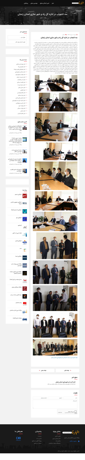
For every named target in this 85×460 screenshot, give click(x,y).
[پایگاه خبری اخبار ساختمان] (25, 312)
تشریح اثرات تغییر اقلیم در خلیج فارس (16, 170)
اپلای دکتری (57, 436)
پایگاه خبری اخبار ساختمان (16, 310)
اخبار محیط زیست (21, 85)
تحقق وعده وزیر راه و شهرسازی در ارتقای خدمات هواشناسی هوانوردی (15, 160)
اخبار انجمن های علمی (20, 98)
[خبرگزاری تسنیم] (25, 196)
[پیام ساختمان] (25, 304)
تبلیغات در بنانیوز (38, 443)
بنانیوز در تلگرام (73, 441)
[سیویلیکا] (18, 438)
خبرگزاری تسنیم (18, 194)
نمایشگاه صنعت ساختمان (54, 443)
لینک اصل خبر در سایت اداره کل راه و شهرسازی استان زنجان (64, 357)
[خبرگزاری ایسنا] (25, 257)
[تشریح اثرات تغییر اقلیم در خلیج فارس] (25, 171)
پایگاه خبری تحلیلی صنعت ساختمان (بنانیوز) (16, 272)
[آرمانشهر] (25, 227)
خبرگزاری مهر (19, 217)
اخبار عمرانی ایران (56, 438)
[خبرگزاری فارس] (25, 242)
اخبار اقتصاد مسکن (21, 82)
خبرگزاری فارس (18, 241)
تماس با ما (39, 438)
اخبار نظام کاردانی (21, 113)
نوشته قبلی (66, 370)
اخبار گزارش (22, 90)
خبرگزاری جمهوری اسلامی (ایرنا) (16, 202)
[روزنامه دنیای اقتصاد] (25, 319)
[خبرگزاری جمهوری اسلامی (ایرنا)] (25, 203)
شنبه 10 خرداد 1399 (72, 35)
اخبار (41, 18)
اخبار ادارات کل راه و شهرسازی (18, 100)
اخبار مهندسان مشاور (20, 64)
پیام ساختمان (19, 302)
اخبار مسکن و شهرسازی (20, 72)
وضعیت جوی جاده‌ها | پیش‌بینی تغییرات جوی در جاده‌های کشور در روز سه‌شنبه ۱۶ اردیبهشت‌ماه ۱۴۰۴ (15, 140)
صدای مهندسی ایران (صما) (16, 279)
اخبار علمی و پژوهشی (20, 103)
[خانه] (25, 250)
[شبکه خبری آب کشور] (25, 234)
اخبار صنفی (23, 111)
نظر (63, 35)
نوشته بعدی (43, 370)
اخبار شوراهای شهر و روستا (19, 69)
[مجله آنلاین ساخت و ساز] (25, 296)
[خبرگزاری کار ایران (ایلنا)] (25, 211)
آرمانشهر (20, 225)
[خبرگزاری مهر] (25, 219)
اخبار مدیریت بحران (21, 77)
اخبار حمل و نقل (21, 87)
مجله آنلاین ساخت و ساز (16, 295)
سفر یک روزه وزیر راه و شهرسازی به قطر (17, 150)
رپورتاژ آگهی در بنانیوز (37, 441)
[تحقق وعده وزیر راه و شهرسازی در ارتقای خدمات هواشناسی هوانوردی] (25, 160)
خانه (45, 18)
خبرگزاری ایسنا (18, 256)
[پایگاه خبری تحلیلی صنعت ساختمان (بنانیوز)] (25, 273)
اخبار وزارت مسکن (21, 108)
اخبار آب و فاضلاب (21, 80)
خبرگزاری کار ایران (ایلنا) (16, 210)
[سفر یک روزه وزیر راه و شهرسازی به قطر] (25, 151)
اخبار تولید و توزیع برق (20, 74)
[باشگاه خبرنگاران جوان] (25, 288)
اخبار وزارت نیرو (22, 106)
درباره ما (40, 436)
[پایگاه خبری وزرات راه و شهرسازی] (25, 265)
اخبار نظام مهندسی (21, 93)
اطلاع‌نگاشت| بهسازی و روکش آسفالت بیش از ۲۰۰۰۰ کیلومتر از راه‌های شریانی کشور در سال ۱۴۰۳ (15, 128)
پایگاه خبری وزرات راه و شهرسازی (15, 133)
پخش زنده (58, 441)
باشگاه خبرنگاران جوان (17, 287)
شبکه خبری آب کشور (17, 233)
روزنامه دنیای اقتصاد (17, 318)
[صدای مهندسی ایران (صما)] (25, 281)
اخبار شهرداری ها (21, 67)
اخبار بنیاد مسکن (21, 95)
